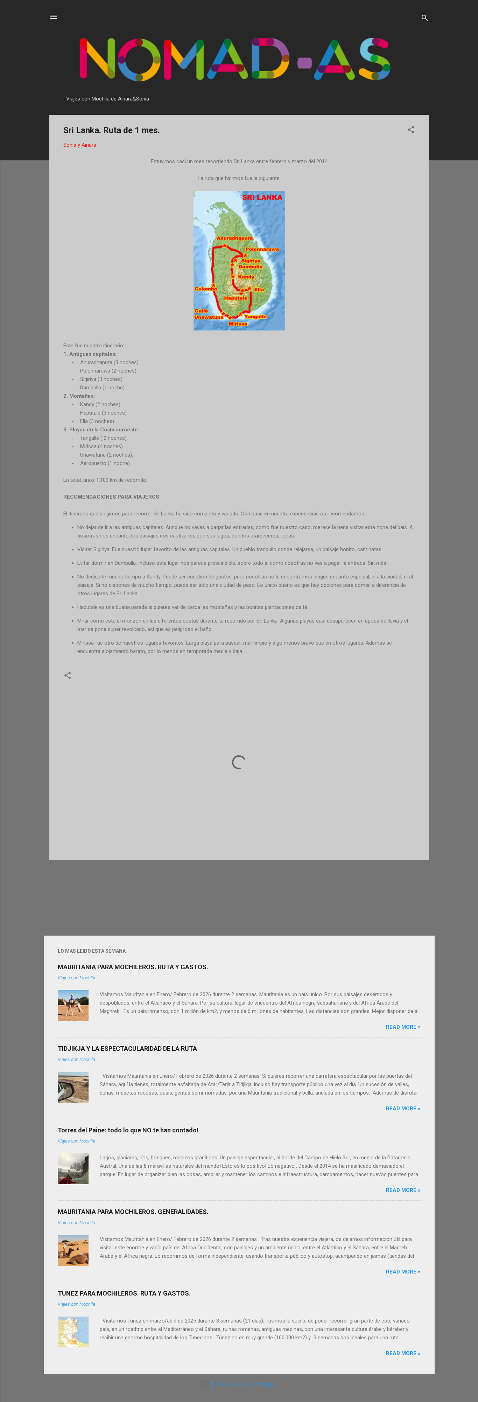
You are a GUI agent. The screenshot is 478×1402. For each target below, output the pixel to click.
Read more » (403, 1027)
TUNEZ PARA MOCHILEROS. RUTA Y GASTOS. (124, 1293)
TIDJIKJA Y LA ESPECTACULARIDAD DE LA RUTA (127, 1048)
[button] (411, 130)
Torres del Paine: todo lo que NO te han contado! (128, 1130)
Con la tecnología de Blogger (243, 1384)
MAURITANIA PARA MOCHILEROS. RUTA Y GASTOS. (133, 967)
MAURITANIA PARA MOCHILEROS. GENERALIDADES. (133, 1211)
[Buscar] (425, 19)
